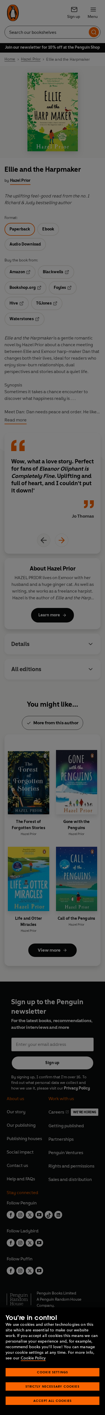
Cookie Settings (52, 1372)
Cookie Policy (33, 1358)
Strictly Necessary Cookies (52, 1386)
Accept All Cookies (52, 1401)
